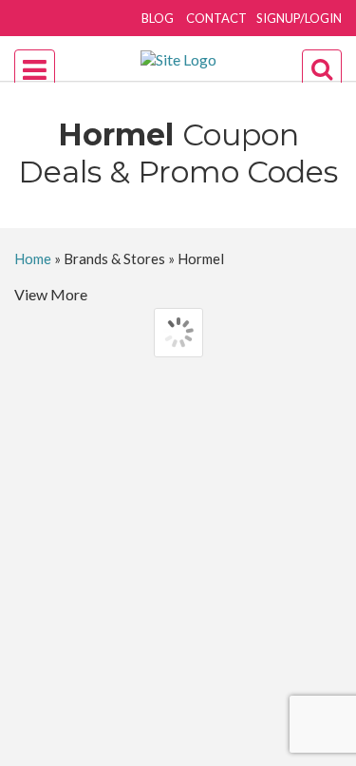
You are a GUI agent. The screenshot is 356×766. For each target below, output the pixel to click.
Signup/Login (299, 18)
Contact (216, 18)
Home (32, 258)
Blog (157, 18)
